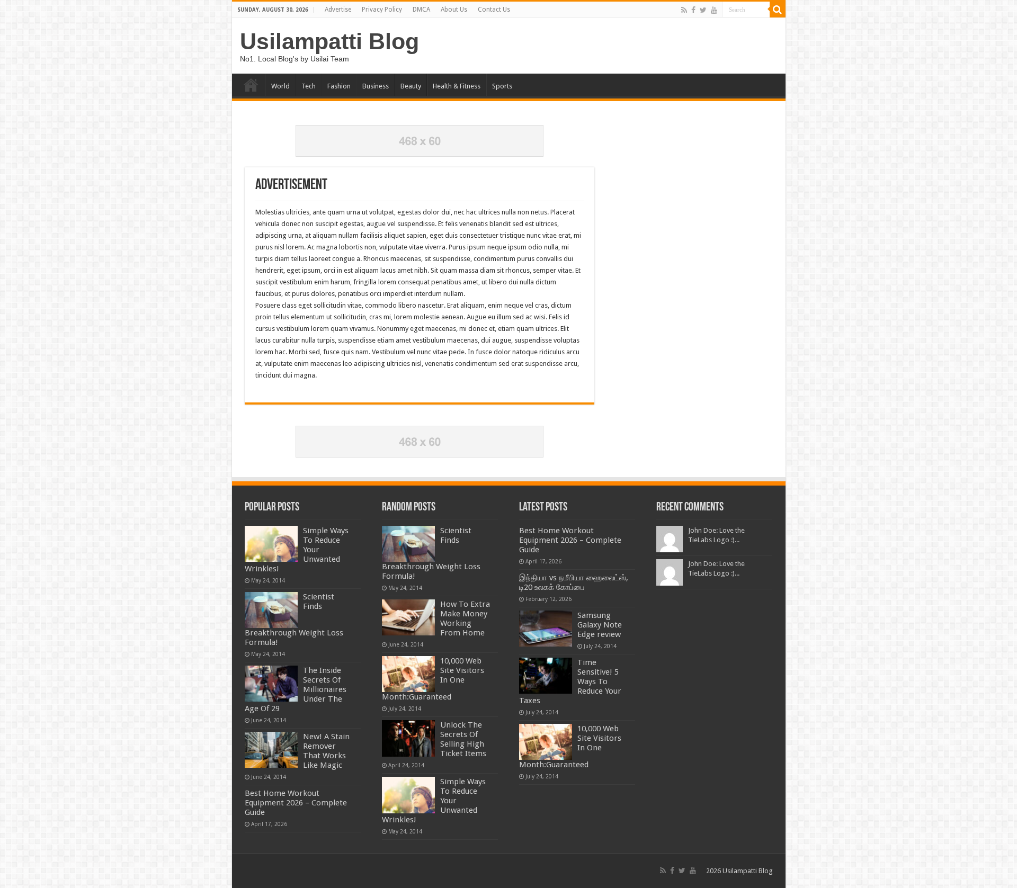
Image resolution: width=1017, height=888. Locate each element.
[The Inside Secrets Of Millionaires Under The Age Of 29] (271, 684)
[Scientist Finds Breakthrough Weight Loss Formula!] (271, 610)
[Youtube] (714, 10)
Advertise (338, 9)
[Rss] (684, 10)
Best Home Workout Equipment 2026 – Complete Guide (296, 802)
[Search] (778, 9)
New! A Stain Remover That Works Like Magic (326, 751)
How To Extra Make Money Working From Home (465, 618)
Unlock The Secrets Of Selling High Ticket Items (463, 739)
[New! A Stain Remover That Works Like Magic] (271, 750)
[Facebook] (693, 10)
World (280, 86)
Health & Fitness (456, 86)
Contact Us (494, 9)
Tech (308, 86)
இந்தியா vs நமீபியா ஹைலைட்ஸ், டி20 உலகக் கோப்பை (573, 582)
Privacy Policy (382, 9)
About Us (454, 9)
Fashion (339, 86)
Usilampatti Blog (329, 41)
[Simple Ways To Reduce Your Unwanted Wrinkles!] (271, 544)
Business (375, 86)
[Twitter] (703, 10)
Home (251, 85)
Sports (502, 86)
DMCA (421, 9)
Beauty (410, 86)
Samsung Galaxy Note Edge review (599, 625)
